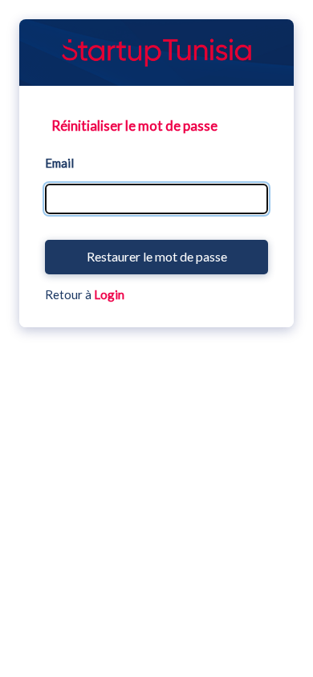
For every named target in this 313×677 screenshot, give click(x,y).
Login (109, 294)
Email (59, 163)
